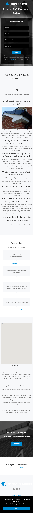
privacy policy (11, 59)
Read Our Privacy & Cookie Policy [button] (16, 504)
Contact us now (17, 467)
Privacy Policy (14, 493)
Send (16, 52)
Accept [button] (16, 508)
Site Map (20, 493)
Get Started (16, 444)
